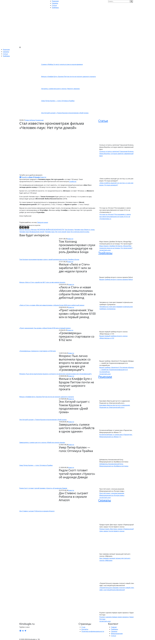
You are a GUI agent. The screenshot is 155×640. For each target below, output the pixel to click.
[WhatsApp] (25, 227)
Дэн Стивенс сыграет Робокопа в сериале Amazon (37, 511)
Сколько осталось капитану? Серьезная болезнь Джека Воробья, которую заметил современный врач (116, 153)
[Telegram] (23, 227)
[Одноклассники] (28, 227)
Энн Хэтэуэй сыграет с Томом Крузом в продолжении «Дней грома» (65, 113)
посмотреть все (105, 250)
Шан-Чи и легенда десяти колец (78, 232)
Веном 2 (27, 230)
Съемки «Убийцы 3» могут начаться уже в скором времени (62, 64)
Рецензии (6, 50)
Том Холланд (69, 230)
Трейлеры (6, 56)
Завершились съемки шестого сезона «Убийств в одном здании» (42, 442)
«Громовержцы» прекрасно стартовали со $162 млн (37, 351)
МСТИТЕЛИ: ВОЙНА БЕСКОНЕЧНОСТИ (50, 230)
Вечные (34, 230)
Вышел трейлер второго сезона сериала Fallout (116, 279)
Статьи (5, 54)
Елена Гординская (37, 120)
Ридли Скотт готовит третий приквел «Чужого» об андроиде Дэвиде (43, 488)
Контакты (84, 629)
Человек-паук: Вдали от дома (84, 230)
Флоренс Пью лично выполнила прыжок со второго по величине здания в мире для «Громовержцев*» (55, 374)
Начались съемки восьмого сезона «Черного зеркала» (60, 89)
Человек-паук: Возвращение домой (31, 232)
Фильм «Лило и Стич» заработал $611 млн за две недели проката (42, 282)
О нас (83, 627)
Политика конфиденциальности (92, 631)
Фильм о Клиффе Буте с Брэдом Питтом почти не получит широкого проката (68, 77)
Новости (28, 120)
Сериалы (6, 52)
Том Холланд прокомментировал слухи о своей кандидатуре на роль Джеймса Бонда (49, 259)
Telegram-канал (42, 222)
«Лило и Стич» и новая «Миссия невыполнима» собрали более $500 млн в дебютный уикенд (51, 305)
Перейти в (27, 177)
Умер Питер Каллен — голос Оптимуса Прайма (57, 101)
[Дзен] (20, 631)
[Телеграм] (25, 631)
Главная (114, 627)
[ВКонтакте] (20, 227)
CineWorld (72, 181)
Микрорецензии (117, 634)
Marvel (21, 230)
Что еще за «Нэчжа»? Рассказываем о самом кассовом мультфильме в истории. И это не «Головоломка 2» (115, 216)
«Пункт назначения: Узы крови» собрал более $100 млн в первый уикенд (45, 328)
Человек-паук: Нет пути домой (55, 232)
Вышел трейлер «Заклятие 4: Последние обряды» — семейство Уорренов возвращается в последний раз (116, 369)
